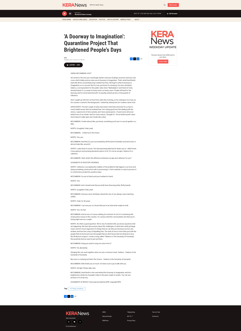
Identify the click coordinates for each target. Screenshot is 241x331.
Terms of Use (156, 312)
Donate (174, 5)
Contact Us (155, 316)
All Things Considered (76, 288)
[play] (64, 14)
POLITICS (102, 19)
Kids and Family (107, 316)
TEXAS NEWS (66, 19)
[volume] (70, 14)
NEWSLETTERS (125, 19)
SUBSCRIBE (162, 61)
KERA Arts (105, 320)
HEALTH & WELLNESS (80, 19)
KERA (104, 312)
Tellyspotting (131, 312)
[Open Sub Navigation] (132, 19)
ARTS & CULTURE (113, 19)
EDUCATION (93, 19)
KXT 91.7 (129, 316)
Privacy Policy (131, 320)
